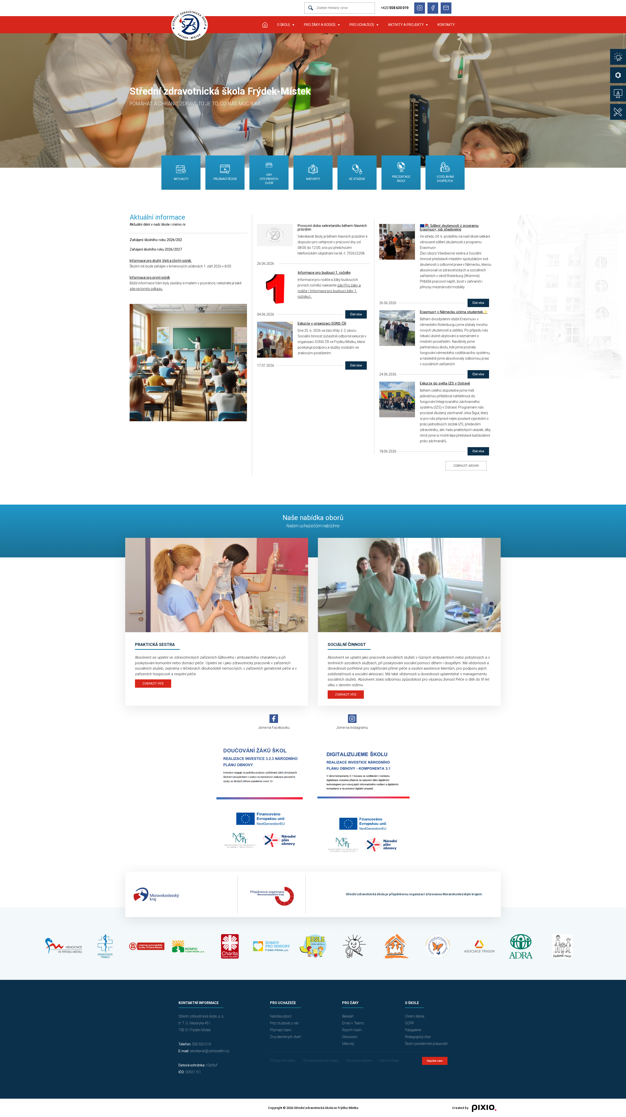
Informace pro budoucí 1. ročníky (324, 272)
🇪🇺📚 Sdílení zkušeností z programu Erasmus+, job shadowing (449, 227)
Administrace (389, 1060)
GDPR (409, 1023)
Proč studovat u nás (284, 1023)
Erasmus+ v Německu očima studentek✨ (454, 312)
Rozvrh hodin (352, 1030)
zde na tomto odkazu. (146, 289)
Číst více (356, 314)
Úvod (264, 24)
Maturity (348, 1044)
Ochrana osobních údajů (321, 1060)
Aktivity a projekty (406, 25)
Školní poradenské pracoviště (426, 1044)
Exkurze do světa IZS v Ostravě (445, 383)
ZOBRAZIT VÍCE (153, 683)
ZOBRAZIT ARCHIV (466, 465)
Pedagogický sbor (418, 1037)
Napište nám (435, 1060)
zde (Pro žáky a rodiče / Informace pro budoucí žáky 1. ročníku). (329, 291)
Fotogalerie (413, 1030)
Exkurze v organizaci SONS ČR (322, 323)
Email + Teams (353, 1023)
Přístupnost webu (283, 1060)
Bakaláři (348, 1016)
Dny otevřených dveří (285, 1037)
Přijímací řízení (280, 1030)
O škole (283, 25)
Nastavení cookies (359, 1060)
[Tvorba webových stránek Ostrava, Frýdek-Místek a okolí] (482, 1108)
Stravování (350, 1037)
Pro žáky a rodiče (320, 25)
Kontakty (446, 25)
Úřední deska (414, 1016)
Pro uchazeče (361, 25)
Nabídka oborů (280, 1016)
